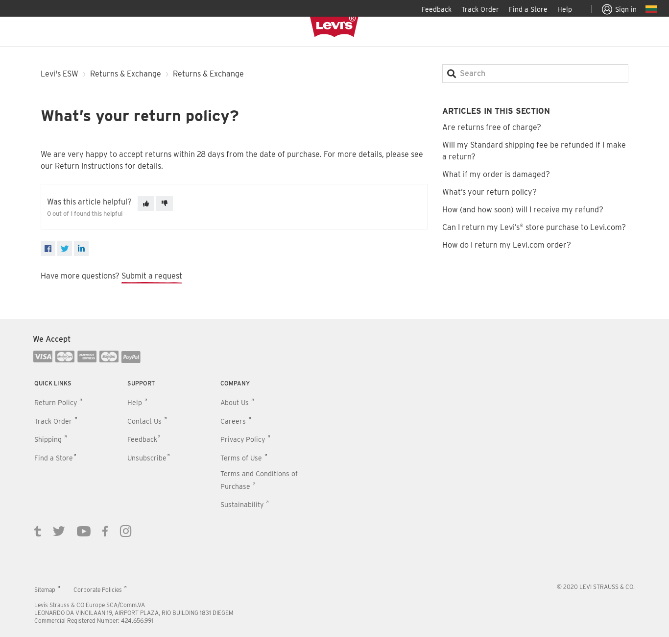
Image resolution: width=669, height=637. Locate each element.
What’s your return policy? (489, 192)
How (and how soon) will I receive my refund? (522, 209)
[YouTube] (84, 530)
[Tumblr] (37, 530)
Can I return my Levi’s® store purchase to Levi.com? (534, 227)
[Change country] (651, 11)
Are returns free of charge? (491, 127)
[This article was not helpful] (164, 203)
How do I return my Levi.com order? (506, 245)
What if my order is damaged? (496, 174)
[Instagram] (126, 530)
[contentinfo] (334, 478)
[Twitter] (59, 530)
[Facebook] (48, 248)
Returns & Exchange (125, 73)
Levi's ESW (59, 73)
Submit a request (151, 275)
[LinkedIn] (81, 248)
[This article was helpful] (146, 203)
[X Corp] (64, 248)
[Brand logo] (334, 26)
